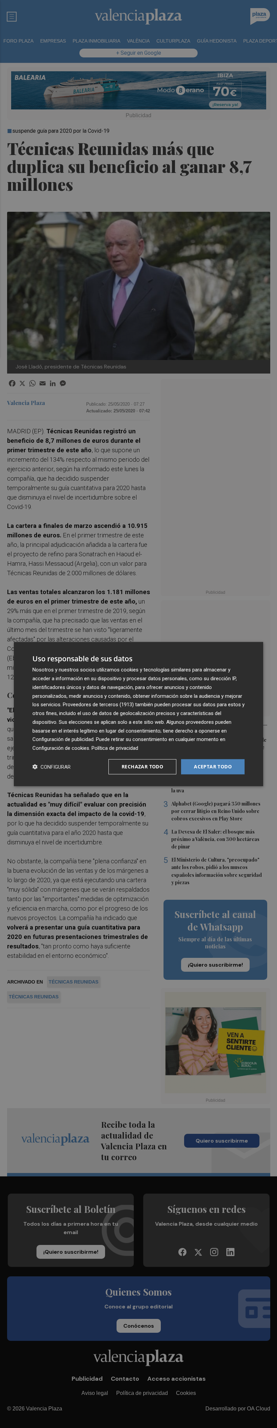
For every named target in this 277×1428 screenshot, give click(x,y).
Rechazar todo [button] (142, 766)
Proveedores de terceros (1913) (98, 705)
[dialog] (138, 714)
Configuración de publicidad (63, 739)
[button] (51, 766)
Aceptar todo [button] (213, 766)
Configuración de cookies (60, 748)
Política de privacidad (115, 748)
